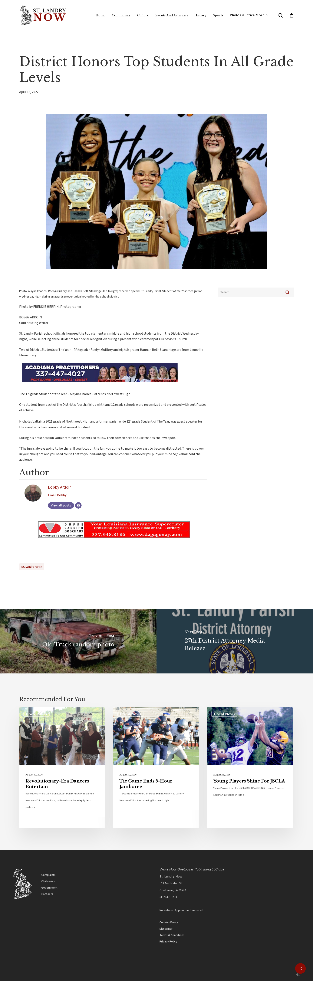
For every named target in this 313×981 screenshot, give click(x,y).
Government (49, 888)
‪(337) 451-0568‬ (168, 897)
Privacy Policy (168, 941)
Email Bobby (57, 495)
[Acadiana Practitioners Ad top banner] (96, 384)
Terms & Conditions (171, 935)
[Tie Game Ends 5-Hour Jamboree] (156, 767)
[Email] (78, 505)
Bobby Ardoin (60, 487)
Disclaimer (165, 929)
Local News (36, 714)
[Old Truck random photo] (78, 641)
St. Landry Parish (31, 567)
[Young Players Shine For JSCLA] (250, 767)
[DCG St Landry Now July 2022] (113, 541)
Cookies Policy (168, 922)
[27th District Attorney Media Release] (234, 641)
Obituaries (48, 881)
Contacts (47, 894)
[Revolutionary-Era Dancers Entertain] (62, 767)
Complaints (48, 875)
